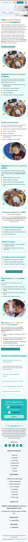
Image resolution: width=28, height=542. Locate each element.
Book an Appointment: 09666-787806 (10, 349)
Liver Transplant (14, 487)
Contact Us (20, 2)
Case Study (15, 460)
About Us (14, 455)
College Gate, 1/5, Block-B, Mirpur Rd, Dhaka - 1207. (15, 512)
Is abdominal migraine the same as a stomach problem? (12, 361)
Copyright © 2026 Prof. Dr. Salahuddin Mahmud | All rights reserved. (14, 536)
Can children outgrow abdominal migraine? (10, 375)
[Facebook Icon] (6, 445)
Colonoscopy (14, 497)
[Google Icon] (21, 445)
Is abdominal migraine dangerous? (11, 391)
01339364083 (14, 527)
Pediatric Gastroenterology (14, 479)
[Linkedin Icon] (9, 445)
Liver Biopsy (14, 489)
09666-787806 (15, 520)
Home (4, 12)
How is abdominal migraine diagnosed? (12, 386)
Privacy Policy (14, 466)
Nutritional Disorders (15, 484)
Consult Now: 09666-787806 (8, 47)
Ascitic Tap (15, 492)
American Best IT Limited (20, 539)
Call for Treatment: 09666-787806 (14, 271)
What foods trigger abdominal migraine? (12, 381)
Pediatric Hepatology (14, 481)
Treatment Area (14, 463)
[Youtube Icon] (17, 445)
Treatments (11, 12)
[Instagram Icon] (13, 445)
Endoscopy (15, 495)
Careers (15, 468)
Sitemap (15, 471)
